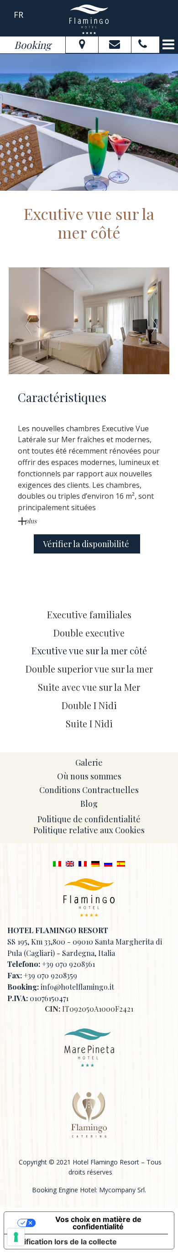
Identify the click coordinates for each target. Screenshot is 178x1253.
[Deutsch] (95, 863)
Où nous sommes (89, 776)
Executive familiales (89, 614)
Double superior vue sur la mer (89, 669)
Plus (31, 521)
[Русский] (108, 863)
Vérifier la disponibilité (87, 543)
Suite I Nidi (89, 723)
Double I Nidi (89, 705)
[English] (70, 863)
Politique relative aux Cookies (89, 830)
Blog (89, 803)
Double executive (89, 632)
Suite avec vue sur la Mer (89, 687)
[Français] (83, 863)
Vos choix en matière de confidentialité (98, 1223)
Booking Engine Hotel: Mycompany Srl (88, 1189)
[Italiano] (57, 863)
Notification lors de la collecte (64, 1241)
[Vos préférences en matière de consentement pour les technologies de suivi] (16, 1237)
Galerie (89, 762)
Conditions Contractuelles (89, 789)
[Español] (121, 863)
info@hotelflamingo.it (77, 987)
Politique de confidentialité (89, 819)
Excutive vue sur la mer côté (89, 650)
